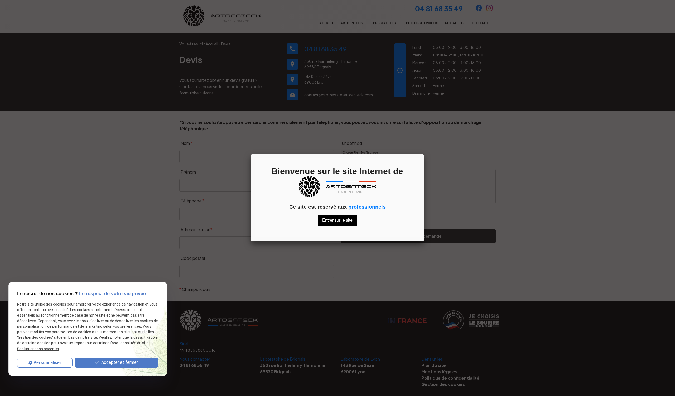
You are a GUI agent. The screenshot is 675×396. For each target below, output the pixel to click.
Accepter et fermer (119, 362)
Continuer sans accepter (38, 349)
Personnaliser (47, 362)
